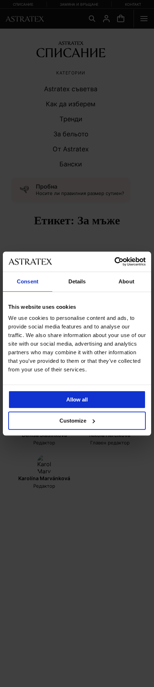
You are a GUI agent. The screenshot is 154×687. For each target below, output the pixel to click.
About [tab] (126, 281)
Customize (72, 421)
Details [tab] (77, 281)
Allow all (77, 399)
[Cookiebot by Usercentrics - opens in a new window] (114, 261)
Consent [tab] (27, 281)
